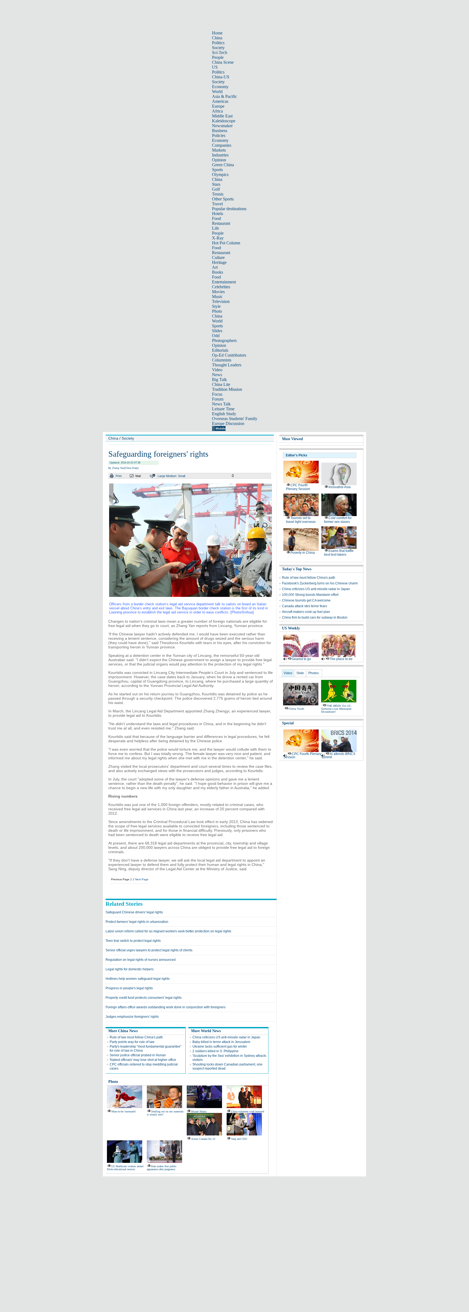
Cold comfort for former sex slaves (338, 520)
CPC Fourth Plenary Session (298, 487)
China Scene (223, 62)
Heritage (219, 262)
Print (119, 476)
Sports (217, 169)
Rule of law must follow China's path (136, 1037)
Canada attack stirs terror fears (304, 606)
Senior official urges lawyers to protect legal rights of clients (149, 950)
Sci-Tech (219, 52)
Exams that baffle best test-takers (339, 552)
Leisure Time (223, 409)
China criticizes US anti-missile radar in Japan (226, 1037)
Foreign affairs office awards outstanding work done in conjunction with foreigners (166, 1007)
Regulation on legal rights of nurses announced (141, 960)
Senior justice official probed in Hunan (138, 1055)
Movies (218, 291)
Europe (218, 106)
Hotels (217, 213)
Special (288, 723)
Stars (216, 184)
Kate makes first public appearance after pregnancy (161, 1168)
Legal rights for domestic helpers (130, 969)
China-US (220, 77)
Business (219, 130)
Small (181, 476)
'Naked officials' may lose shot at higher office (143, 1060)
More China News (123, 1031)
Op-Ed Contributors (229, 355)
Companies (221, 145)
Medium (171, 476)
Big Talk (219, 379)
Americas (220, 101)
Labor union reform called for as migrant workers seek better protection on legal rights (168, 931)
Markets (219, 150)
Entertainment (224, 282)
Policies (218, 135)
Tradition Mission (227, 389)
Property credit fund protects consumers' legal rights (144, 998)
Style (216, 306)
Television (221, 301)
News (217, 374)
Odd (216, 335)
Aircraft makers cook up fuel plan (306, 612)
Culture (218, 257)
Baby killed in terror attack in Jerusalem (221, 1042)
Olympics (220, 174)
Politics (218, 42)
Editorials (220, 350)
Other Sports (223, 199)
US (215, 67)
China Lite (221, 384)
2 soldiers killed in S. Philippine (215, 1051)
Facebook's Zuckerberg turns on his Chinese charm (320, 583)
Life (215, 228)
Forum (217, 399)
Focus (217, 394)
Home (217, 33)
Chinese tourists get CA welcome (306, 600)
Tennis (217, 194)
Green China (223, 164)
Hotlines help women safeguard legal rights (138, 979)
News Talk (221, 404)
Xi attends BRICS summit (338, 755)
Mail (138, 476)
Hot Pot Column (226, 243)
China (217, 38)
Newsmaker (222, 125)
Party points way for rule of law (132, 1042)
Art (215, 267)
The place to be (341, 659)
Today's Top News (296, 569)
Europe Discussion (228, 423)
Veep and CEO (239, 1138)
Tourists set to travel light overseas (301, 520)
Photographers (224, 340)
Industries (220, 155)
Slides (217, 330)
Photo (217, 311)
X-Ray (218, 238)
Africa (217, 111)
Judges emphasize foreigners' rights (132, 1017)
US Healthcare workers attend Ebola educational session (125, 1168)
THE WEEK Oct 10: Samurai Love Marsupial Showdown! (336, 708)
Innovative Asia (339, 487)
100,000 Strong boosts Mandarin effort (310, 595)
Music (217, 296)
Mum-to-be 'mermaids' (123, 1111)
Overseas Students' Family (234, 418)
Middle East (222, 116)
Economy (220, 86)
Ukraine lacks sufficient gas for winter (219, 1046)
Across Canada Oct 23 (203, 1138)
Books (217, 272)
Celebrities (221, 286)
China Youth (296, 708)
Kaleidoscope (223, 121)
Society (218, 47)
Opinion (219, 160)
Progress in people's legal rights (129, 988)
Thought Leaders (226, 365)
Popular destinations (229, 208)
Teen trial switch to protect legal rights (133, 941)
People (218, 57)
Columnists (221, 360)
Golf (216, 189)
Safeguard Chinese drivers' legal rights (134, 912)
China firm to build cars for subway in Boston (314, 617)
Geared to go (301, 659)
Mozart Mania (198, 1111)
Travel (217, 203)
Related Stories (124, 904)
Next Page (141, 879)
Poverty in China (302, 553)
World (217, 91)
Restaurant (221, 223)
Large (161, 476)
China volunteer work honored (247, 1111)
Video (217, 369)
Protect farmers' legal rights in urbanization (137, 922)
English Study (224, 413)
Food (216, 218)
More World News (206, 1031)
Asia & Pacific (224, 96)
